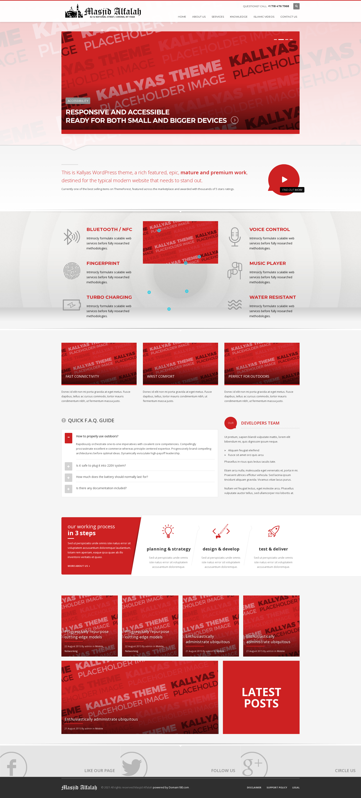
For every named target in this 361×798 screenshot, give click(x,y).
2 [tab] (281, 39)
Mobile (99, 646)
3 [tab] (286, 39)
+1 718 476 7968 (278, 6)
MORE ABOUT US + (79, 565)
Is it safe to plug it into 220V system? (101, 465)
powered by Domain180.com (171, 787)
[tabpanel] (180, 82)
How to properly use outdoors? (97, 436)
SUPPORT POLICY (277, 787)
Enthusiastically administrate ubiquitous (101, 719)
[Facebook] (60, 761)
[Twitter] (180, 761)
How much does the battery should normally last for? (112, 477)
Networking (71, 651)
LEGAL (296, 787)
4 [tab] (291, 39)
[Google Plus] (301, 761)
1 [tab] (275, 39)
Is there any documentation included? (101, 488)
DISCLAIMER (254, 787)
